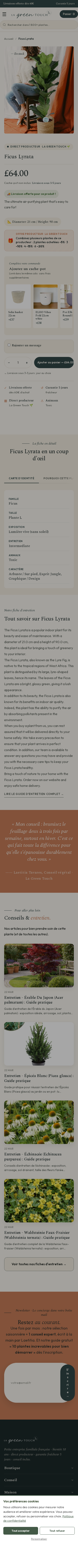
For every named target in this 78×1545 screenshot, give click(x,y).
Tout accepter (21, 1530)
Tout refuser (57, 1530)
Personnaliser (39, 1539)
